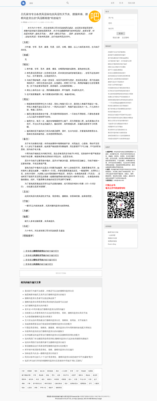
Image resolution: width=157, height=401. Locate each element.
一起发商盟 (111, 235)
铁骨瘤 (56, 379)
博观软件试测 (112, 238)
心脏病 (29, 388)
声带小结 (43, 388)
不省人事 (83, 379)
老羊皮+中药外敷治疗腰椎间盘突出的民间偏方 (45, 309)
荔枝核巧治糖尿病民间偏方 (117, 55)
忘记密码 (125, 38)
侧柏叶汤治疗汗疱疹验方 (116, 82)
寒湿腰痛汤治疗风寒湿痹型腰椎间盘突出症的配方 (46, 346)
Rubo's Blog (112, 244)
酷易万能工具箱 (113, 232)
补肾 (71, 371)
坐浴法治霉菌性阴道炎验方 (117, 73)
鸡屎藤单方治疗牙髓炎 (115, 127)
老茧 (58, 375)
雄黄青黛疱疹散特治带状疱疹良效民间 (120, 100)
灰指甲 (74, 375)
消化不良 (66, 375)
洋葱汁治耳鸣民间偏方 (115, 85)
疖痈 (89, 379)
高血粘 (88, 375)
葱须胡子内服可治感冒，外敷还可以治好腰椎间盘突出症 (49, 291)
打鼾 (23, 371)
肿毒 (35, 388)
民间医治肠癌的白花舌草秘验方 (118, 106)
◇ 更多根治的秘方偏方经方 (41, 251)
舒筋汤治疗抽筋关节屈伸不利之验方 (119, 115)
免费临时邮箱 (112, 241)
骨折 (66, 383)
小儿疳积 (64, 371)
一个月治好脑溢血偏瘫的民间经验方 (119, 103)
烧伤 (43, 379)
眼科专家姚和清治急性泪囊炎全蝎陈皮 (120, 118)
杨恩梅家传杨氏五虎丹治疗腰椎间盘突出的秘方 (45, 295)
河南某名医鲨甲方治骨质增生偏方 (119, 139)
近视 (75, 379)
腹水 (70, 379)
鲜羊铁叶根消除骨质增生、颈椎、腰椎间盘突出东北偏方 (49, 350)
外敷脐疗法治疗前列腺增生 (117, 52)
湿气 (90, 383)
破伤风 (31, 379)
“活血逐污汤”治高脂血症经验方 (118, 124)
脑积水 (81, 375)
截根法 (49, 379)
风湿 (37, 379)
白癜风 (97, 383)
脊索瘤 (63, 379)
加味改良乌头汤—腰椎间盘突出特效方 (41, 353)
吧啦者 (25, 22)
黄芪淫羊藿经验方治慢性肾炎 (117, 133)
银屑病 (90, 371)
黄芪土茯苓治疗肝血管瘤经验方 (118, 121)
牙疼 (34, 375)
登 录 (121, 3)
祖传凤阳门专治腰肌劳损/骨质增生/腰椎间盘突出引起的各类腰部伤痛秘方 (57, 339)
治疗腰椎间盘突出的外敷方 (36, 306)
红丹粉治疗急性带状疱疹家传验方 (119, 91)
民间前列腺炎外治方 (114, 112)
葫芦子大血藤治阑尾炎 (115, 70)
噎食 (23, 388)
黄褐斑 (29, 371)
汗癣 (28, 383)
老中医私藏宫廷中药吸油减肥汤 (118, 58)
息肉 (57, 371)
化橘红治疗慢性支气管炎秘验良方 (119, 97)
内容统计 (92, 396)
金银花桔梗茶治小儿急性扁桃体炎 (119, 135)
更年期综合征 (37, 383)
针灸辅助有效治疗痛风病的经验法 (119, 88)
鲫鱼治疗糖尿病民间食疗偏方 (117, 64)
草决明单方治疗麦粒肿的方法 (117, 130)
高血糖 (41, 375)
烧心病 (42, 371)
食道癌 (95, 375)
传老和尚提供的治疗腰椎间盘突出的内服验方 (44, 331)
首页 (112, 3)
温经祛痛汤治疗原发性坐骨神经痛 (119, 76)
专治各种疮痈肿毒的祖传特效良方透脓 (120, 94)
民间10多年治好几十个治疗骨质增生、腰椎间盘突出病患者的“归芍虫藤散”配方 (59, 357)
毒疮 (35, 371)
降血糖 (83, 371)
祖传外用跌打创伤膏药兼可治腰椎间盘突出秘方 (45, 342)
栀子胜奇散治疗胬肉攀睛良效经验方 (119, 109)
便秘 (47, 375)
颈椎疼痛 (59, 388)
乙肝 (77, 371)
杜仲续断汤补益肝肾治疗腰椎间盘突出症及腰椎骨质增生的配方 (52, 335)
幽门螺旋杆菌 (26, 375)
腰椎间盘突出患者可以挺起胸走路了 (40, 298)
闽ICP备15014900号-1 (102, 396)
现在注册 (131, 3)
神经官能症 (48, 383)
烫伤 (53, 375)
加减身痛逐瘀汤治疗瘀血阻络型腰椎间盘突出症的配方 (48, 324)
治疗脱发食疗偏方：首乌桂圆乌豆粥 (119, 61)
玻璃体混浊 (74, 383)
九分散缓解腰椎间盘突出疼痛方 (38, 317)
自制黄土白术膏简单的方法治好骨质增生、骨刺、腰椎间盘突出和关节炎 (56, 313)
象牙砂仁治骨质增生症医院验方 (118, 79)
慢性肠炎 (50, 371)
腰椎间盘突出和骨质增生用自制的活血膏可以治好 (46, 302)
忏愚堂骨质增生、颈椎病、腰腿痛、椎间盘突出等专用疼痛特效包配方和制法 (58, 328)
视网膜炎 (83, 383)
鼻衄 (23, 383)
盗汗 (95, 379)
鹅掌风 (24, 379)
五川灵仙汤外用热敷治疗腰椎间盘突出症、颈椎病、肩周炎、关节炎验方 (56, 320)
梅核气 (51, 388)
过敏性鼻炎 (58, 383)
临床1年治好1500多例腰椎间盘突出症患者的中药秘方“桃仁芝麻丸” (54, 361)
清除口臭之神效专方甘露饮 (117, 67)
